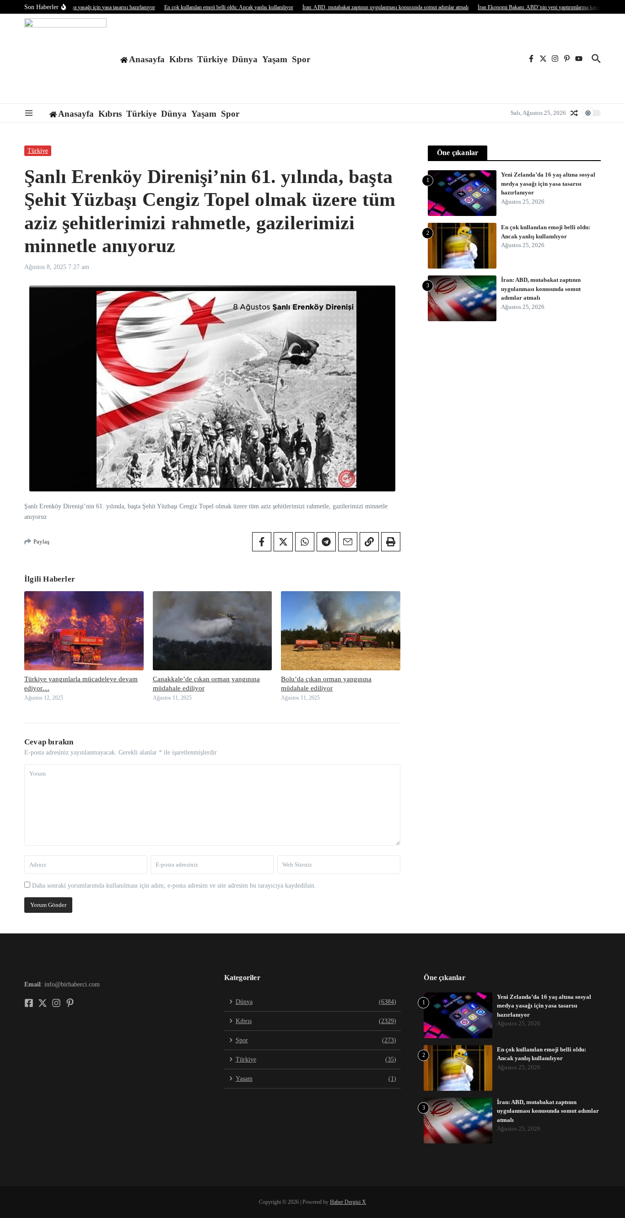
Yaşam (274, 59)
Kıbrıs (181, 59)
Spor (301, 59)
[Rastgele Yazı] (574, 113)
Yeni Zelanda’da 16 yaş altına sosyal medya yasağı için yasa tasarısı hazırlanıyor (548, 183)
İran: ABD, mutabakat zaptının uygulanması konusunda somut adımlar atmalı (541, 288)
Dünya (245, 59)
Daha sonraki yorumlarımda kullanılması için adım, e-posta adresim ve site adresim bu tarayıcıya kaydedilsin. (174, 885)
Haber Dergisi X (348, 1202)
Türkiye (212, 59)
